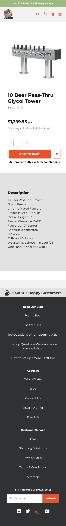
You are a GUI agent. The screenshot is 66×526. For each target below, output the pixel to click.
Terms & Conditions (33, 467)
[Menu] (60, 14)
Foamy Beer (33, 315)
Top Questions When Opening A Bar (33, 334)
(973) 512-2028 (33, 408)
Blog (33, 388)
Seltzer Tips (33, 325)
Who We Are (33, 379)
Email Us (33, 417)
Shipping (14, 128)
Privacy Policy (33, 458)
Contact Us (33, 398)
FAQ (33, 438)
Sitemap (33, 477)
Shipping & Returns (33, 448)
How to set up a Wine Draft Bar (33, 358)
